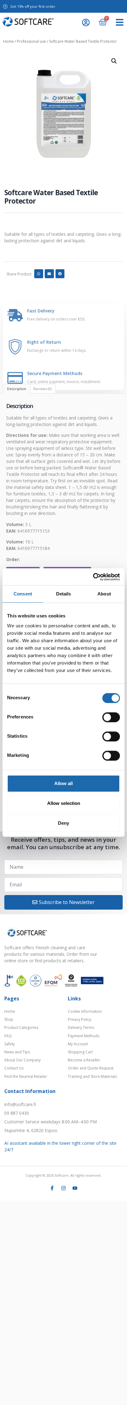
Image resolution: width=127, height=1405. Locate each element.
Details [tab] (63, 593)
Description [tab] (16, 388)
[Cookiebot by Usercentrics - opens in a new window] (93, 577)
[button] (119, 22)
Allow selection (63, 803)
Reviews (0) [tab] (42, 388)
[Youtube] (75, 1188)
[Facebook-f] (52, 1188)
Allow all (63, 783)
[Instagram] (63, 1188)
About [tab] (104, 593)
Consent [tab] (23, 593)
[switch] (111, 717)
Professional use (31, 41)
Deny (63, 823)
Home (8, 41)
